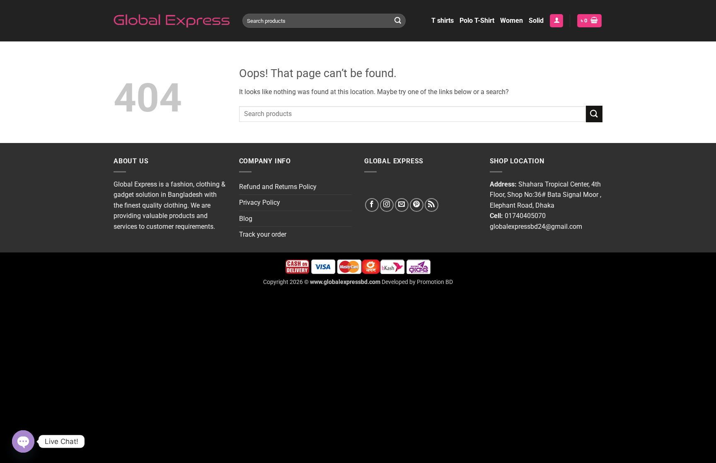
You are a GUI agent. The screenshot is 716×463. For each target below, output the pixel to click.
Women (511, 20)
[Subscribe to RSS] (431, 205)
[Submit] (398, 21)
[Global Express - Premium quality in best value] (172, 21)
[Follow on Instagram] (387, 205)
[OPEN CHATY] (23, 441)
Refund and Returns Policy (278, 187)
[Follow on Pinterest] (416, 205)
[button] (556, 21)
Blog (245, 219)
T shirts (442, 20)
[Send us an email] (402, 205)
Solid (536, 20)
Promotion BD (435, 282)
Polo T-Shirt (477, 20)
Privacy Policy (259, 202)
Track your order (262, 234)
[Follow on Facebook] (372, 205)
